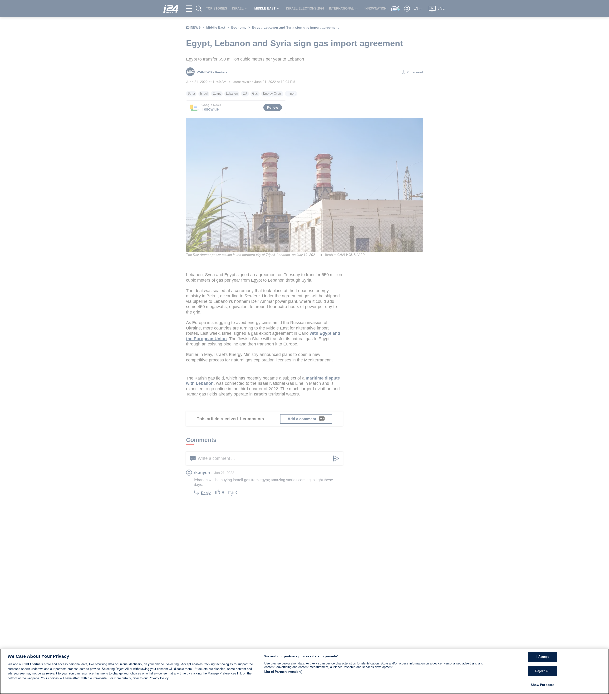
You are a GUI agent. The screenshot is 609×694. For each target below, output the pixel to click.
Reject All (542, 671)
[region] (304, 671)
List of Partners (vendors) (283, 672)
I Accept (542, 657)
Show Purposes (543, 685)
